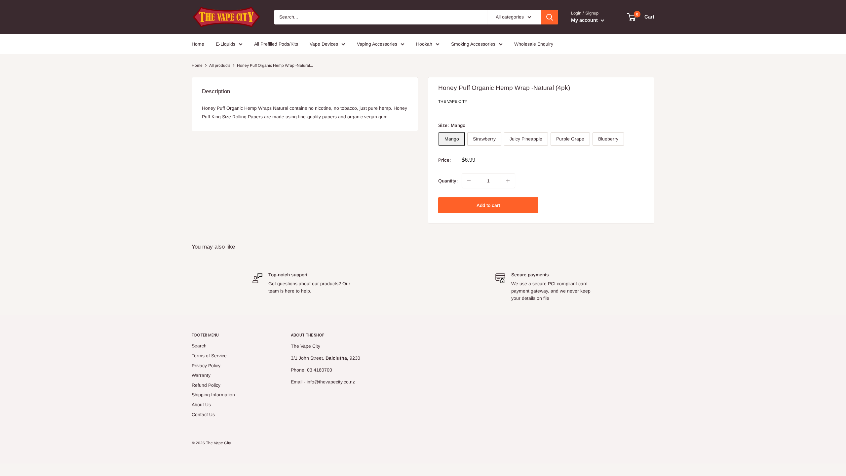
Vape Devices (324, 44)
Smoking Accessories (473, 44)
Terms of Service (209, 355)
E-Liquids (225, 44)
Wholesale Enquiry (533, 44)
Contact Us (203, 414)
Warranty (201, 375)
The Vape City (452, 101)
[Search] (549, 17)
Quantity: (448, 180)
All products (219, 65)
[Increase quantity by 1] (508, 181)
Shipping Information (213, 394)
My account (585, 20)
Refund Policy (206, 385)
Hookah (424, 44)
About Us (201, 404)
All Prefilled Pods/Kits (276, 44)
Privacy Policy (206, 365)
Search (199, 345)
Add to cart (488, 205)
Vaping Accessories (377, 44)
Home (198, 44)
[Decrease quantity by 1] (469, 181)
